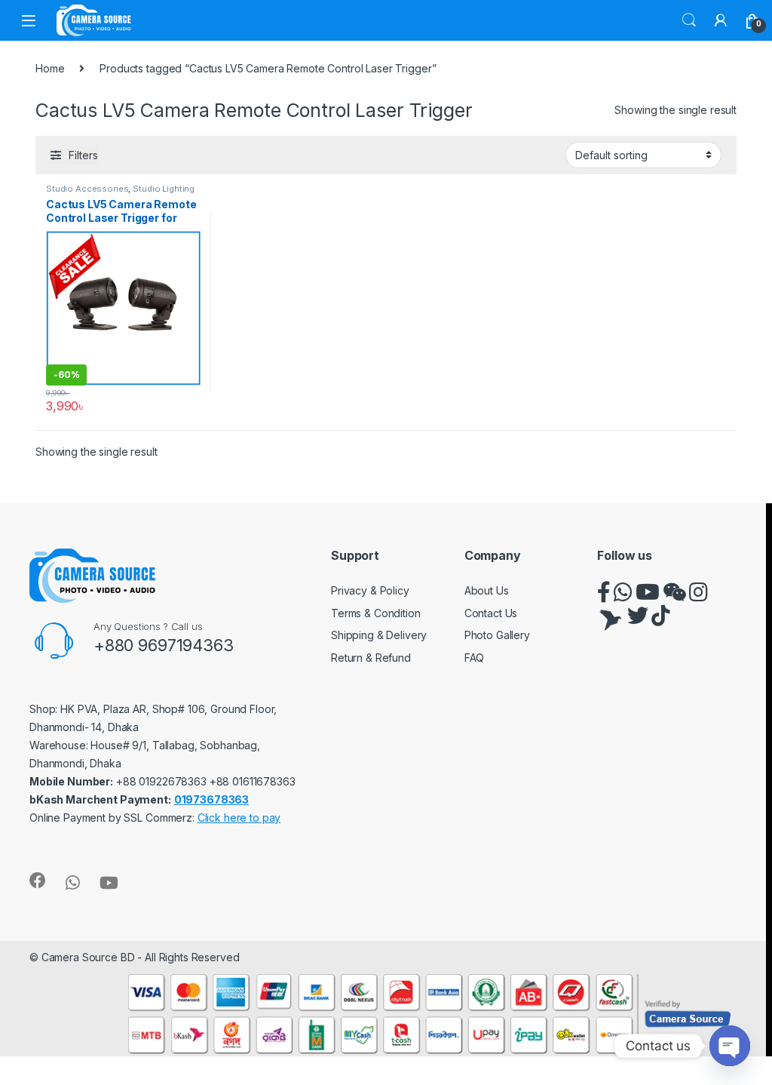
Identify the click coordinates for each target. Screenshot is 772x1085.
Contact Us (491, 613)
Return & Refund (371, 657)
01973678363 (211, 799)
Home (49, 68)
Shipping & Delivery (379, 635)
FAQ (474, 657)
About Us (486, 590)
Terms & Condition (376, 613)
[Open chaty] (729, 1045)
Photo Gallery (497, 635)
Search (689, 20)
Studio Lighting (164, 188)
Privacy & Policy (370, 590)
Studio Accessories (87, 188)
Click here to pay (239, 817)
